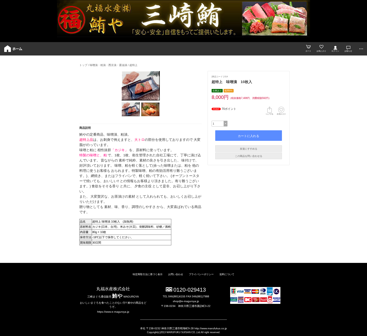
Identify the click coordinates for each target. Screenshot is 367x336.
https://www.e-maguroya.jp (113, 311)
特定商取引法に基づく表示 (147, 274)
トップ (83, 65)
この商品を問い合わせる (248, 156)
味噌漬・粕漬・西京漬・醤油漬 (108, 65)
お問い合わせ (175, 274)
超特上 (133, 65)
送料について (226, 274)
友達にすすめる (248, 148)
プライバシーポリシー (201, 274)
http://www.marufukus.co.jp (210, 328)
